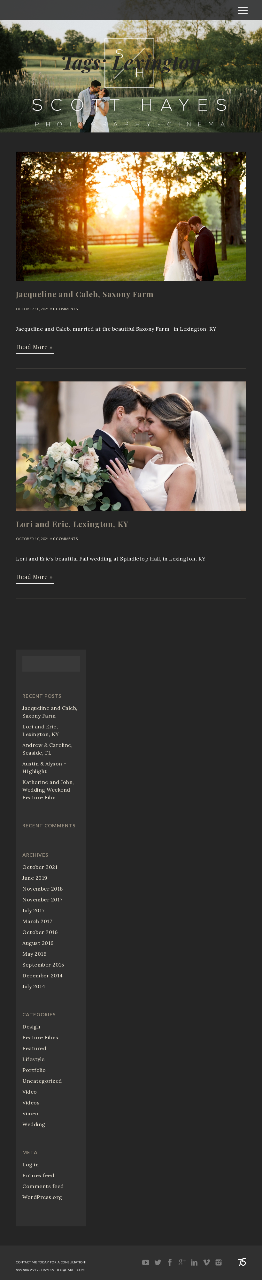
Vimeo (30, 1113)
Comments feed (43, 1186)
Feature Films (40, 1037)
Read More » (35, 347)
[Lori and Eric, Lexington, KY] (131, 513)
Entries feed (38, 1175)
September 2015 (43, 964)
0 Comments (65, 309)
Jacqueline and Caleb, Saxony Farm (50, 712)
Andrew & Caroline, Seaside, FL (47, 749)
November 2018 (42, 888)
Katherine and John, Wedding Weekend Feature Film (48, 790)
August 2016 (38, 943)
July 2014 (33, 986)
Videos (31, 1102)
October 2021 (40, 867)
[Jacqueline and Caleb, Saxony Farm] (131, 284)
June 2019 (35, 878)
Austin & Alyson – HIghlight (44, 767)
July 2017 (33, 910)
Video (29, 1091)
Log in (30, 1164)
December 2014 (42, 975)
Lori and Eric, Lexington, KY (40, 730)
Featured (34, 1048)
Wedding (33, 1124)
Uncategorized (42, 1081)
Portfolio (34, 1070)
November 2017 (42, 899)
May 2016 (34, 954)
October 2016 (40, 932)
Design (31, 1026)
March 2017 (37, 921)
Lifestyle (33, 1059)
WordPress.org (42, 1197)
